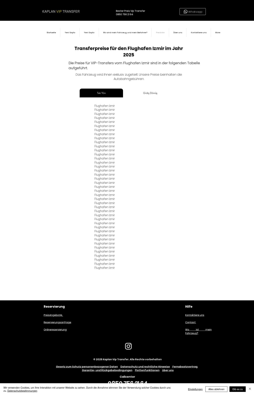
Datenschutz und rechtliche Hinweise (145, 366)
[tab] (101, 93)
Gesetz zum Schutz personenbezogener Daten (87, 366)
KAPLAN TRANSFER (61, 11)
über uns (168, 370)
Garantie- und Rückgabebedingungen (107, 370)
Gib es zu (237, 389)
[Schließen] (250, 389)
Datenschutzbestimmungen (22, 390)
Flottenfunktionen (147, 370)
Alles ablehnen (216, 389)
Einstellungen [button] (195, 389)
